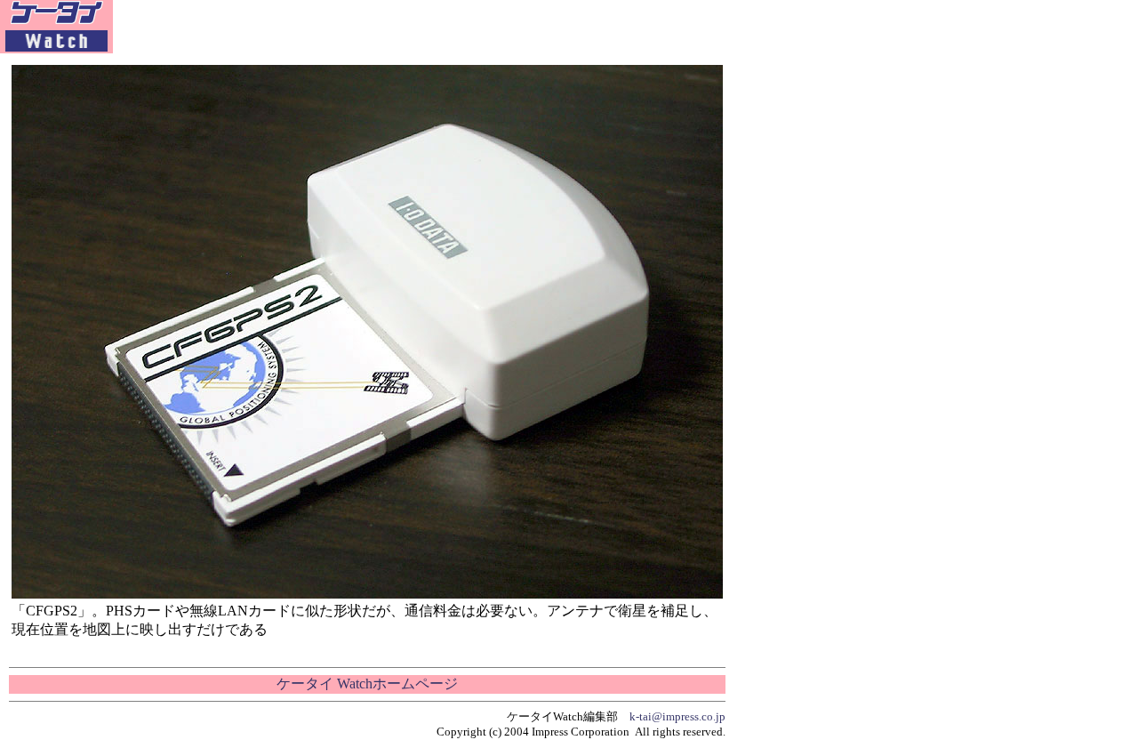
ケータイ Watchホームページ (367, 683)
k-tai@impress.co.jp (677, 716)
